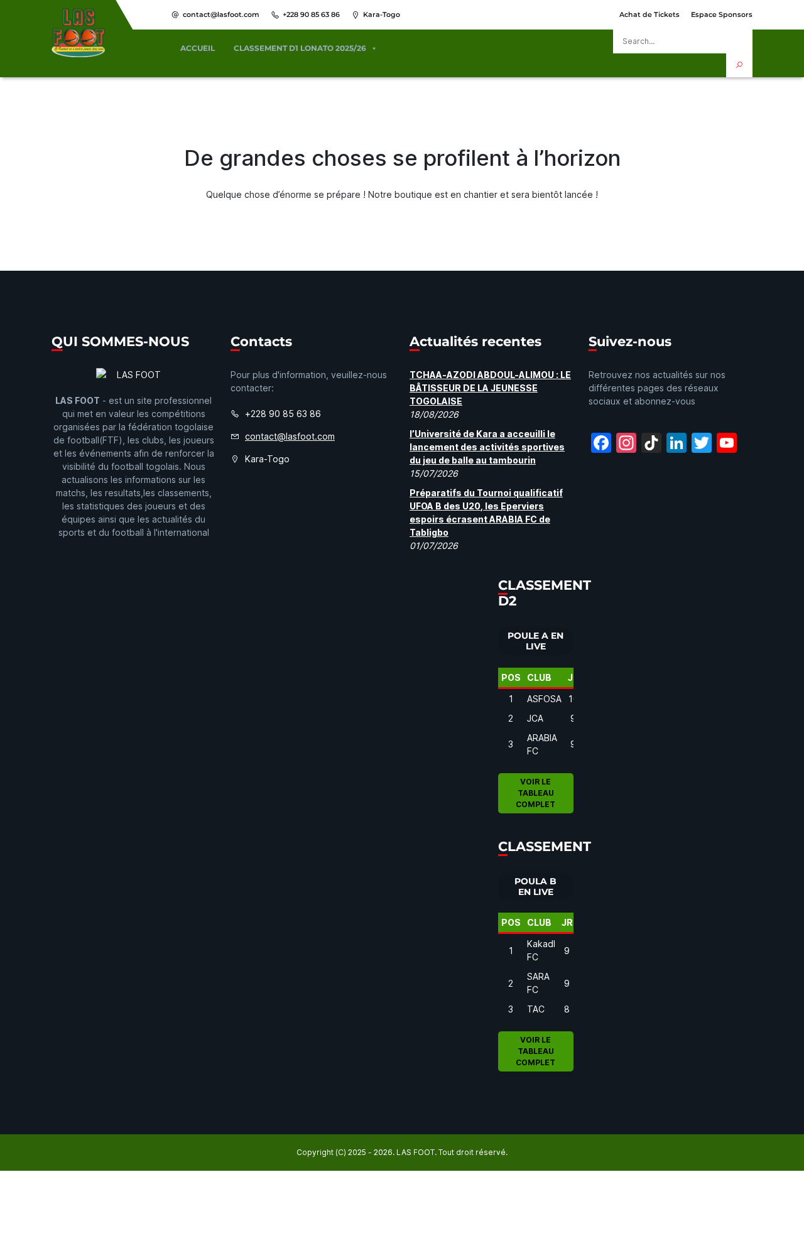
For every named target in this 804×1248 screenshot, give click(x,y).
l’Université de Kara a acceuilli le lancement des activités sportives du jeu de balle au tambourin (487, 446)
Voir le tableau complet (535, 793)
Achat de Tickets (649, 14)
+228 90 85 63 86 (311, 14)
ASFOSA (544, 698)
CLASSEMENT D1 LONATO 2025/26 (300, 48)
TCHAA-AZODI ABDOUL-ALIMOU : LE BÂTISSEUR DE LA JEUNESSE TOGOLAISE (490, 387)
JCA (535, 718)
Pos (511, 677)
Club (539, 677)
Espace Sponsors (721, 14)
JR (573, 677)
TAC (536, 1009)
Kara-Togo (381, 14)
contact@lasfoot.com (221, 14)
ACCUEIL (197, 48)
